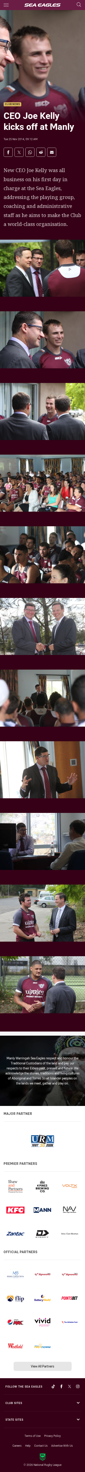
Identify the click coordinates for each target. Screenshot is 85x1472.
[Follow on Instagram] (78, 1386)
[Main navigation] (6, 5)
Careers (17, 1445)
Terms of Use (32, 1436)
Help (28, 1445)
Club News (12, 104)
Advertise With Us (62, 1445)
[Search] (78, 5)
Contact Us (41, 1445)
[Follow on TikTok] (53, 1386)
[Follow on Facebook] (61, 1386)
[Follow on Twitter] (69, 1386)
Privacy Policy (52, 1436)
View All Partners (42, 1366)
